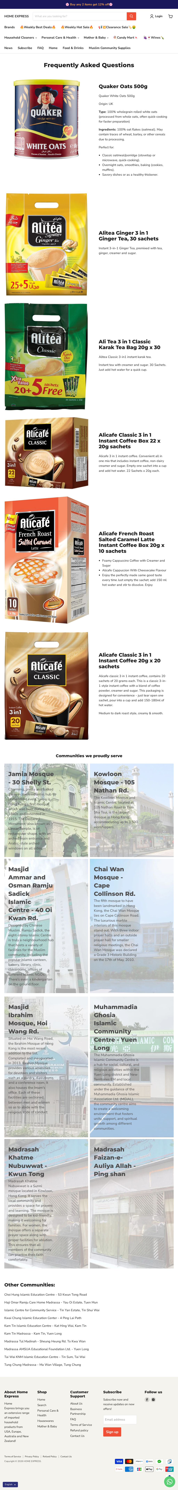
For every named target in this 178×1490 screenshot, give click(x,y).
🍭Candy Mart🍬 (125, 37)
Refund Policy (50, 1456)
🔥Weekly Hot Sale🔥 (77, 27)
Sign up (112, 1432)
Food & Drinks (73, 48)
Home (53, 48)
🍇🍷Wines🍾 (153, 37)
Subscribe (25, 48)
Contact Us (77, 1436)
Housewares (45, 1421)
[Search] (131, 16)
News (8, 48)
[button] (10, 1484)
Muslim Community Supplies (110, 48)
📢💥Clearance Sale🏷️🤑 (117, 27)
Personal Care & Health (59, 37)
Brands (9, 27)
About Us (76, 1404)
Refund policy (79, 1430)
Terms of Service (81, 1425)
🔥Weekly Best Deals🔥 (38, 27)
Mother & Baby (95, 37)
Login (159, 16)
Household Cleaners (19, 37)
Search (41, 1405)
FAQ (40, 48)
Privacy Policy (32, 1456)
